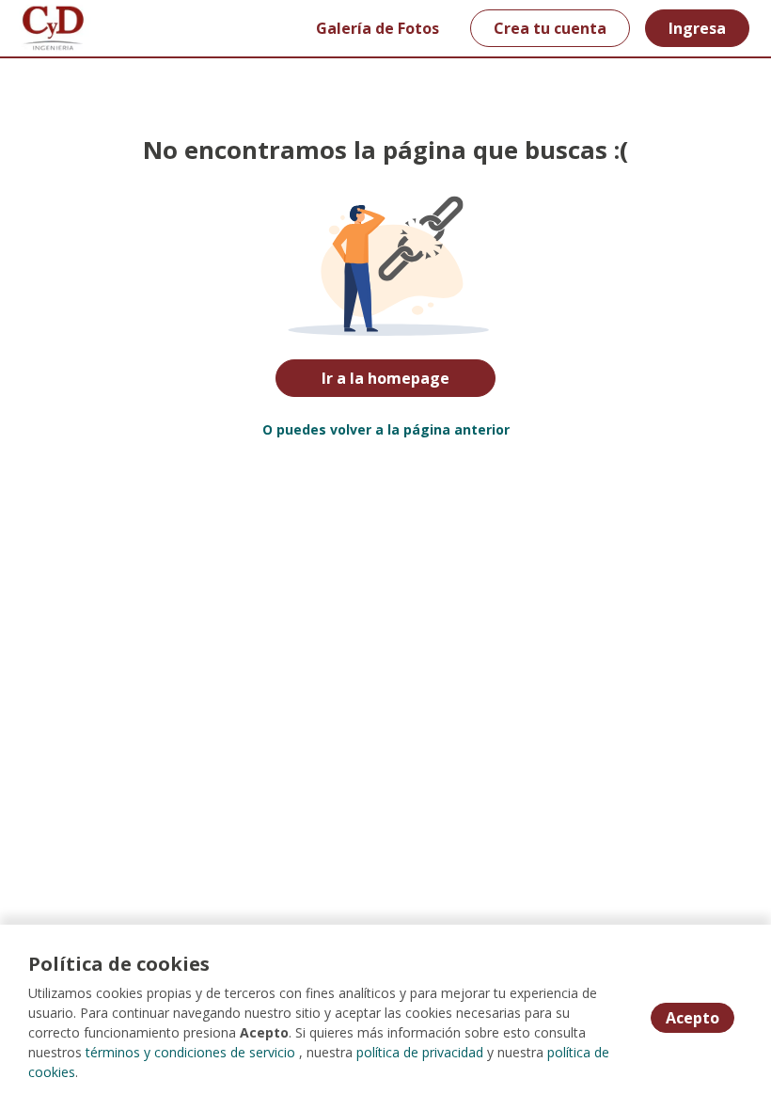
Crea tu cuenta (550, 28)
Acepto (692, 1017)
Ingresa (697, 28)
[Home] (53, 28)
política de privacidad (419, 1052)
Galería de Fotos (377, 28)
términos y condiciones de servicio (190, 1052)
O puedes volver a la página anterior (386, 429)
